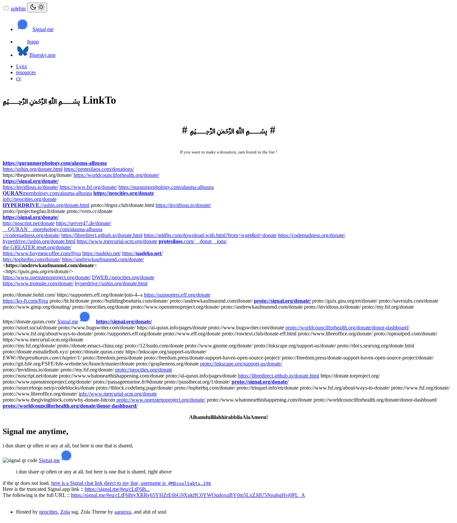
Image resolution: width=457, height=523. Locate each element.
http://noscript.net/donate (29, 223)
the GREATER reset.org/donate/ (37, 247)
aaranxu (122, 512)
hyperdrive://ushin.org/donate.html (39, 241)
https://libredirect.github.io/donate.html (102, 235)
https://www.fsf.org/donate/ (88, 187)
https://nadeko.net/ (101, 253)
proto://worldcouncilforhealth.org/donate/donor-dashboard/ (347, 327)
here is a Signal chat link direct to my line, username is (131, 483)
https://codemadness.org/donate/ (311, 235)
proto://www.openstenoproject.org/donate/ (160, 400)
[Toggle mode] (37, 7)
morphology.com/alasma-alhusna (47, 193)
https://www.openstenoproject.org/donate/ (47, 277)
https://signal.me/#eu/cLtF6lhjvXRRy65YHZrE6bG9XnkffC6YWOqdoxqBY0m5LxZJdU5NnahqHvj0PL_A (188, 495)
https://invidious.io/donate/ (30, 187)
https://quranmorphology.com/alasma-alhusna (55, 163)
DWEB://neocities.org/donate (123, 277)
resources (26, 72)
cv (18, 78)
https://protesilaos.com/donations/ (99, 169)
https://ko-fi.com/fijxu (25, 301)
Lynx (21, 66)
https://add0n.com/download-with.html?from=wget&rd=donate (210, 235)
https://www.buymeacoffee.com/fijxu (42, 253)
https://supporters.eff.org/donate (177, 295)
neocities (48, 512)
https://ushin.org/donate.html (33, 169)
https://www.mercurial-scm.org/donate (117, 241)
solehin (18, 8)
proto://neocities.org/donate (143, 370)
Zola (65, 512)
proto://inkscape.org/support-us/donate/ (241, 364)
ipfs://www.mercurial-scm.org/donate (118, 394)
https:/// (142, 253)
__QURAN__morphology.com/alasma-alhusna (52, 229)
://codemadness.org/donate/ (31, 235)
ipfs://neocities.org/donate (30, 199)
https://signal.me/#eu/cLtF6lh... (117, 489)
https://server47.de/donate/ (83, 223)
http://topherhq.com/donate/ (32, 259)
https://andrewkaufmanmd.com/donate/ (103, 259)
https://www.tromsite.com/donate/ (38, 283)
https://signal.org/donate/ (31, 181)
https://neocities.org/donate (123, 193)
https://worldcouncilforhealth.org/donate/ (116, 175)
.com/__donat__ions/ (193, 241)
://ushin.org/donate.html (46, 205)
